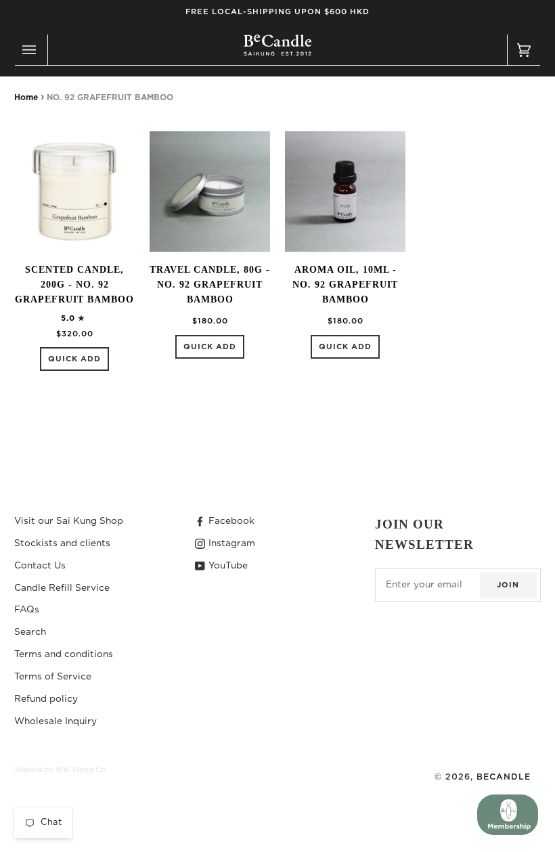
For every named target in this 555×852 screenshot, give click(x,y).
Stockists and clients (62, 543)
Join (508, 585)
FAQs (26, 609)
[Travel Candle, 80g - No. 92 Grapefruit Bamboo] (210, 191)
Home (26, 97)
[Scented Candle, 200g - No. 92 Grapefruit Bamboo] (74, 191)
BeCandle (503, 777)
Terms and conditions (63, 654)
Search (30, 632)
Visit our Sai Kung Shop (68, 521)
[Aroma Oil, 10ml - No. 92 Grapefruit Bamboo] (345, 191)
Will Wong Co (81, 769)
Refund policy (46, 699)
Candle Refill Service (62, 588)
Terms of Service (52, 676)
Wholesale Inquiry (55, 721)
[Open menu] (31, 50)
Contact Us (40, 565)
